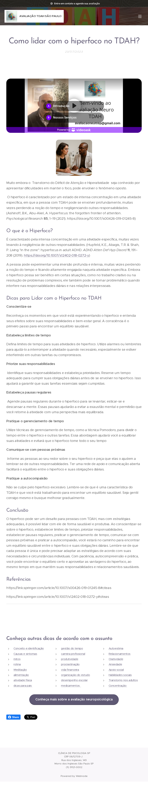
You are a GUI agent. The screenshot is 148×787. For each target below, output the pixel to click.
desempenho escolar (74, 680)
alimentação (21, 675)
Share (15, 717)
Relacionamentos (119, 653)
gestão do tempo (72, 648)
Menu (139, 16)
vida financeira (70, 669)
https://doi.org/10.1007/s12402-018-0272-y (56, 255)
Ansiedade (115, 664)
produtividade (69, 659)
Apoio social (116, 669)
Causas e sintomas (25, 653)
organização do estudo (75, 675)
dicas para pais (23, 685)
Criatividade (116, 659)
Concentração (118, 685)
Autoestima (116, 648)
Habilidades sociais (120, 675)
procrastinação (70, 664)
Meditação (20, 669)
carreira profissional (73, 653)
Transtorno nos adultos (123, 680)
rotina (17, 664)
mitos (17, 659)
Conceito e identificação (29, 648)
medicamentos (71, 685)
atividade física (23, 680)
